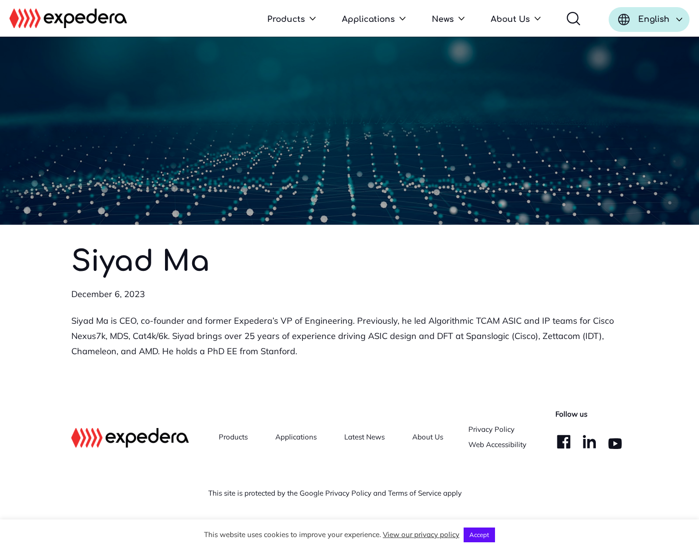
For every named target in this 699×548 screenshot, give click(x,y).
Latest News (364, 436)
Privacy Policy (491, 429)
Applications (296, 436)
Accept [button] (479, 534)
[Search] (573, 18)
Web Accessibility (497, 444)
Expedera (68, 18)
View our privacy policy (421, 534)
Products (233, 436)
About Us (427, 436)
